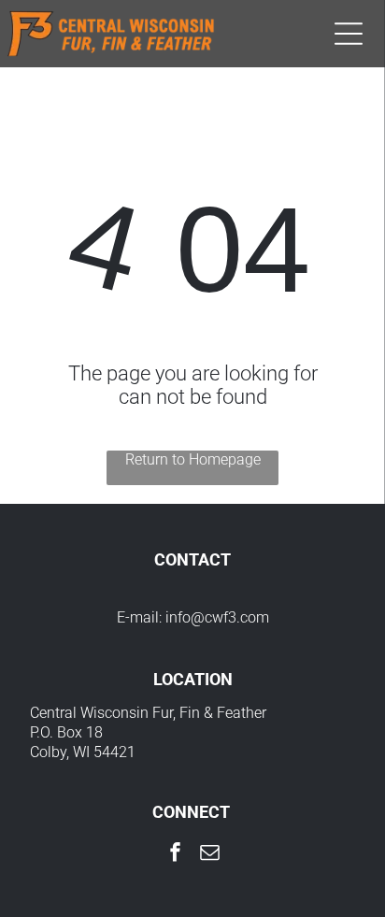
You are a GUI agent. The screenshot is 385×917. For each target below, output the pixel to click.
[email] (210, 854)
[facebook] (176, 854)
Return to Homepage (193, 459)
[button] (349, 34)
